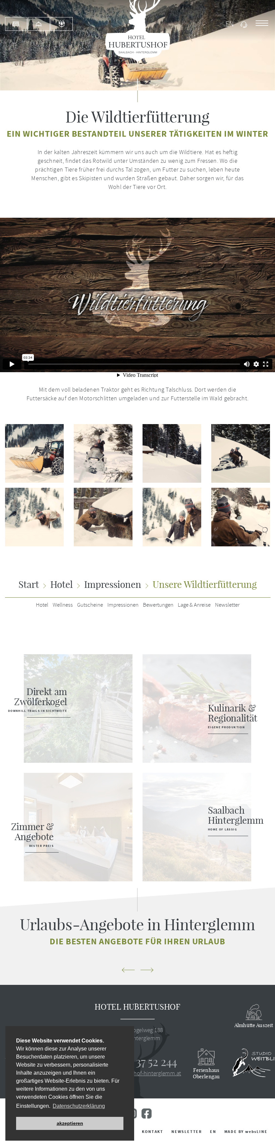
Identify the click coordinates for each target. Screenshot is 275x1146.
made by (246, 1131)
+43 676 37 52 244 (137, 1062)
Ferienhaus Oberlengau (206, 1073)
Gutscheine (90, 604)
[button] (128, 970)
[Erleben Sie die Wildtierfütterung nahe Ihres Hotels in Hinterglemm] (235, 453)
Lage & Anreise (194, 604)
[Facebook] (147, 1116)
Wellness (63, 604)
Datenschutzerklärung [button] (79, 1106)
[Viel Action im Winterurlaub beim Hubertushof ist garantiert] (98, 453)
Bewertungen (158, 604)
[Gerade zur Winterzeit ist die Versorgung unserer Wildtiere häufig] (166, 517)
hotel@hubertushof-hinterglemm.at (137, 1073)
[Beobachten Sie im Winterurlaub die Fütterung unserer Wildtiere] (98, 517)
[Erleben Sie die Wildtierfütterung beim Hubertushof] (235, 517)
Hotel (42, 604)
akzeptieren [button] (70, 1123)
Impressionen (123, 604)
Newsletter (227, 604)
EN (213, 1131)
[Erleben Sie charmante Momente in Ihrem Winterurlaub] (166, 453)
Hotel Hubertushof (137, 1007)
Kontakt (152, 1131)
